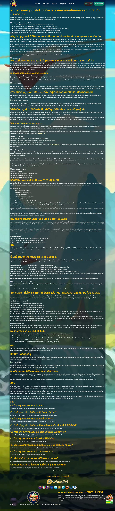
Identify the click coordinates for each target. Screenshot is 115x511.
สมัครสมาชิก (99, 4)
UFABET (37, 504)
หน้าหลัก (37, 4)
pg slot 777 (41, 133)
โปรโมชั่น (46, 4)
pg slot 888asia (54, 145)
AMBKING (58, 504)
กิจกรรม (54, 4)
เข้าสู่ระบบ (88, 4)
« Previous (55, 471)
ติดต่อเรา (72, 4)
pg (16, 248)
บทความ (63, 4)
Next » (61, 471)
